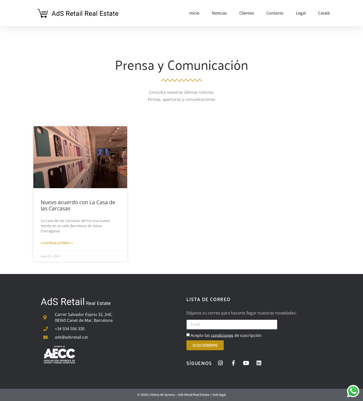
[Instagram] (220, 363)
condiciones (222, 335)
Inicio (194, 13)
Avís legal (219, 394)
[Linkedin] (259, 363)
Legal (301, 13)
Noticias (219, 13)
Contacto (274, 13)
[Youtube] (246, 363)
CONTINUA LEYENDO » (57, 243)
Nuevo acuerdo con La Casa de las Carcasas (78, 205)
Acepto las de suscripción (226, 335)
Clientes (246, 13)
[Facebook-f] (233, 363)
